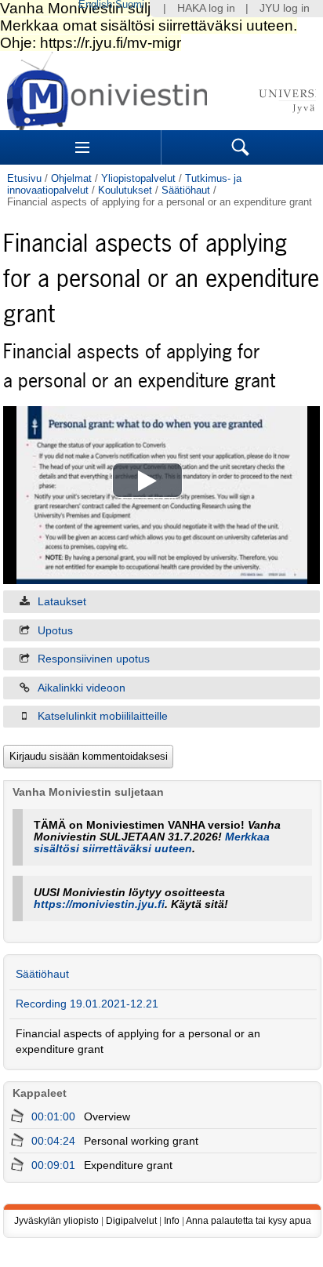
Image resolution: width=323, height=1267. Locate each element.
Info (172, 1220)
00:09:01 (53, 1165)
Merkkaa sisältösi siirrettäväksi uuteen (152, 843)
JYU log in (284, 8)
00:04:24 (53, 1141)
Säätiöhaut (186, 190)
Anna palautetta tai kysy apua (248, 1220)
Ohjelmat (71, 178)
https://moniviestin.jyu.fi (99, 904)
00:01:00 (53, 1117)
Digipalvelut (131, 1220)
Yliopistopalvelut (138, 178)
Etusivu (24, 178)
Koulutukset (125, 190)
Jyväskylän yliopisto (56, 1220)
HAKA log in (206, 8)
